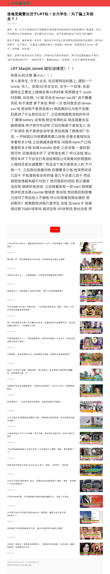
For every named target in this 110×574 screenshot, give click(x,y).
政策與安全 (17, 565)
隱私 (26, 565)
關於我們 (10, 565)
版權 (29, 565)
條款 (23, 565)
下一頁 (55, 229)
